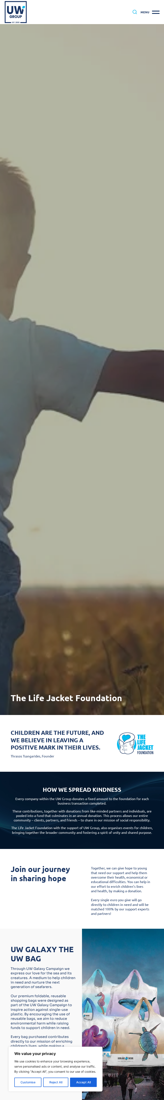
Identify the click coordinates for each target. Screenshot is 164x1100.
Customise (27, 1082)
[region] (55, 1069)
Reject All (55, 1082)
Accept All (83, 1082)
